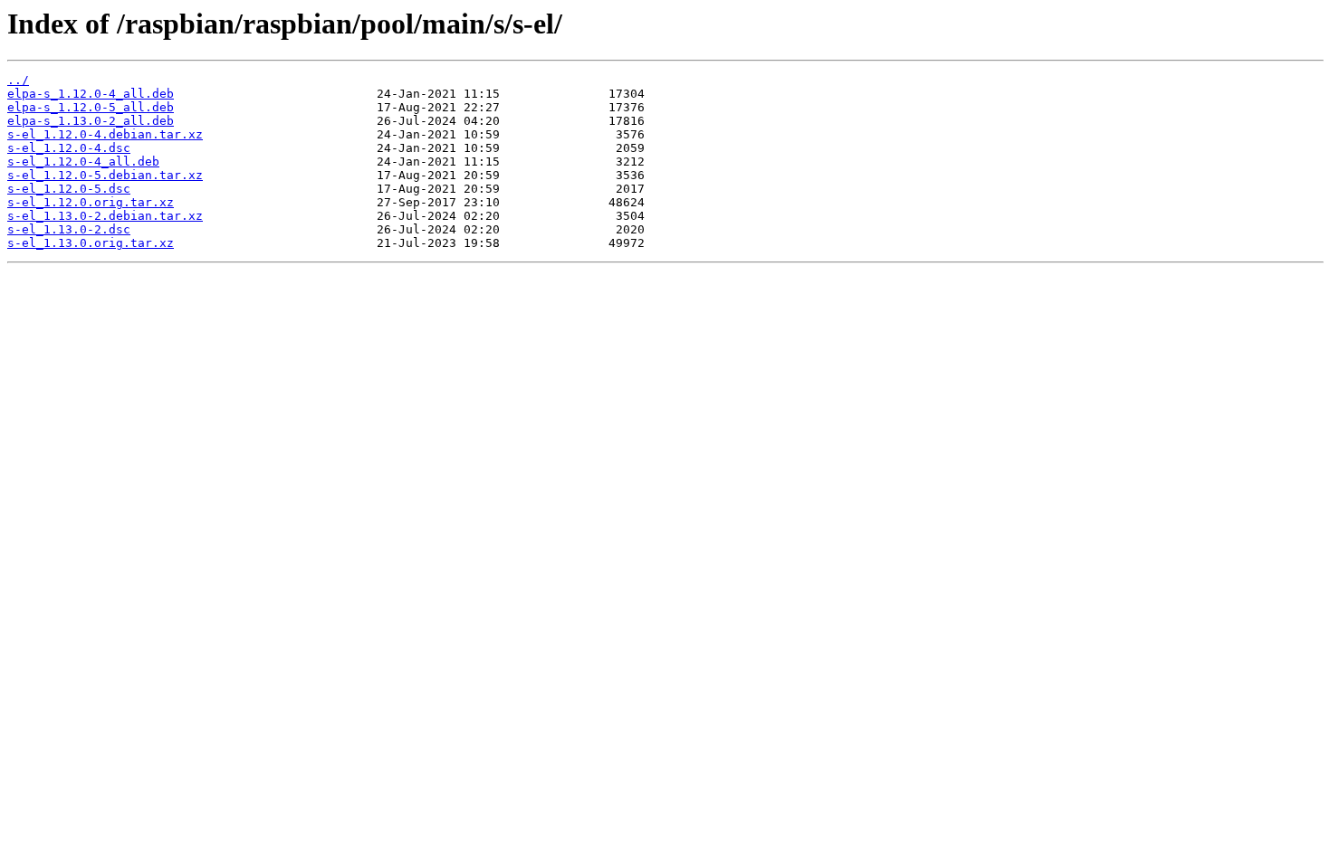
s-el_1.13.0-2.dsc (68, 229)
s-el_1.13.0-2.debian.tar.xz (105, 216)
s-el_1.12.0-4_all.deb (83, 161)
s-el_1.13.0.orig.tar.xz (90, 243)
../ (18, 80)
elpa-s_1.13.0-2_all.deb (90, 121)
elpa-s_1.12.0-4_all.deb (90, 93)
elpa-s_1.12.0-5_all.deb (90, 107)
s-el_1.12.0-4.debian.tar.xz (105, 134)
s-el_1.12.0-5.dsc (68, 188)
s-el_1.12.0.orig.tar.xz (90, 202)
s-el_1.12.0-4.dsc (68, 148)
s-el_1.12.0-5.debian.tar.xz (105, 175)
